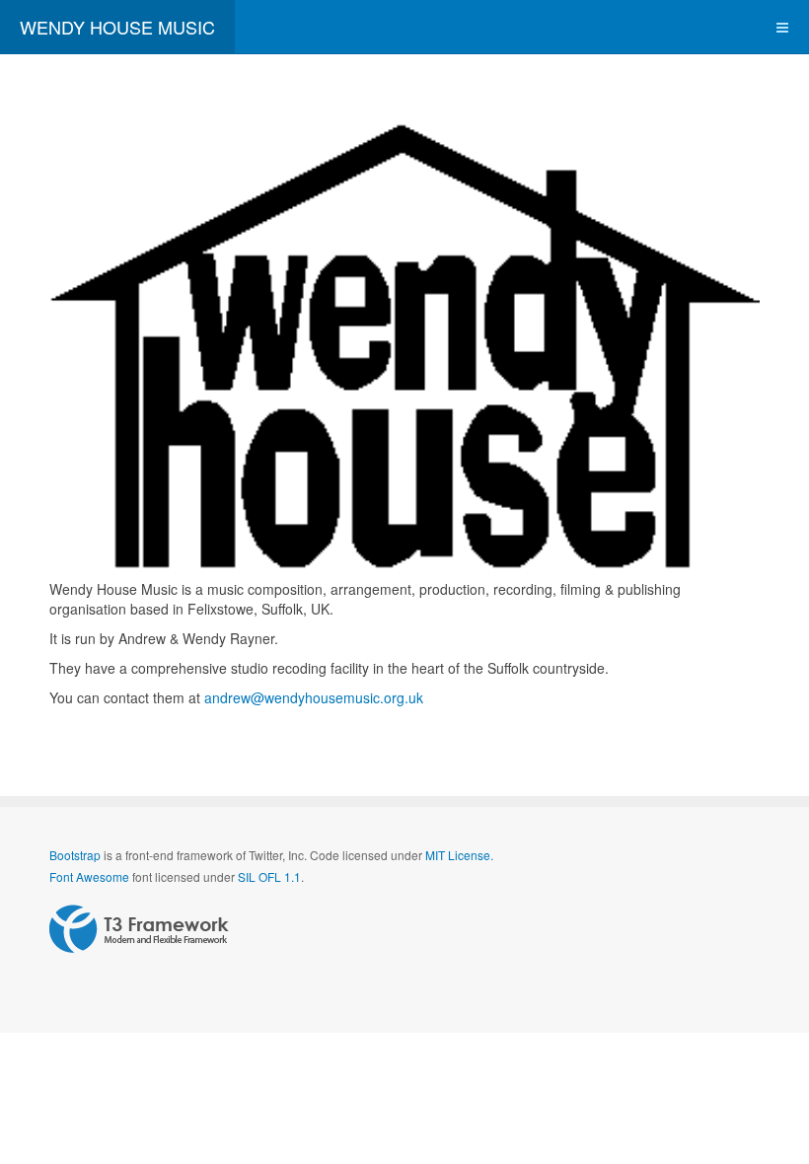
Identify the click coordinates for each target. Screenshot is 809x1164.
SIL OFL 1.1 (269, 876)
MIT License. (459, 854)
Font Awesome (89, 876)
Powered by (139, 929)
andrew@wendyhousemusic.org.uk (313, 697)
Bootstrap (75, 854)
